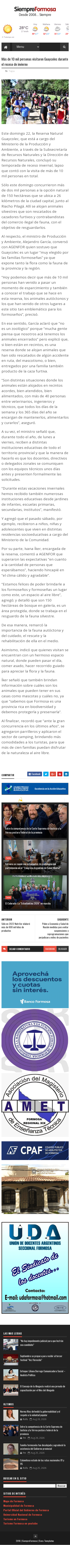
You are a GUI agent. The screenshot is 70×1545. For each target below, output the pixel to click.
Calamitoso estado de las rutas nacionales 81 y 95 (42, 1462)
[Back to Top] (35, 1536)
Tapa (12, 71)
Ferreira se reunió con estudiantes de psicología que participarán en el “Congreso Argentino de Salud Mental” (32, 866)
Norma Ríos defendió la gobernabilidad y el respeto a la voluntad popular (40, 1413)
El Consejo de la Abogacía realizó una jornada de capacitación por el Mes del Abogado (42, 1388)
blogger (62, 948)
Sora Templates (46, 1540)
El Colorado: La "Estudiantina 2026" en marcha (28, 903)
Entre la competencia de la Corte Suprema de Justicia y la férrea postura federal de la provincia (33, 830)
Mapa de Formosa (13, 1501)
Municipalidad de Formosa (18, 1505)
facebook (50, 948)
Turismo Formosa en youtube (20, 1523)
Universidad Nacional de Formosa (22, 1514)
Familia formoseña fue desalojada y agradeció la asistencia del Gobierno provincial (43, 1447)
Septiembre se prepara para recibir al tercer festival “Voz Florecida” (41, 1358)
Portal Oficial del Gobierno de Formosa (26, 1510)
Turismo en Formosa (15, 1519)
